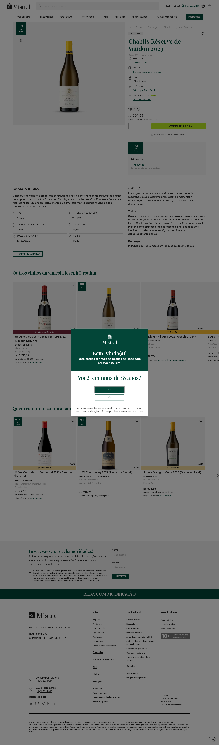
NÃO (110, 397)
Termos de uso (134, 408)
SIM (109, 390)
